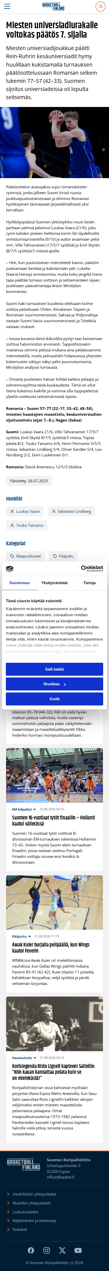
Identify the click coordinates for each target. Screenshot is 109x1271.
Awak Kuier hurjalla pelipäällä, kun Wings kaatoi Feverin (50, 948)
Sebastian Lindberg (74, 511)
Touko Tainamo (29, 525)
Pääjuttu (66, 556)
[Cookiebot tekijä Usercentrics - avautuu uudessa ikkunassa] (81, 568)
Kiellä (55, 699)
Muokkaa (52, 684)
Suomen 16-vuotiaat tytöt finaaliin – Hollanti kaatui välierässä (53, 821)
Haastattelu (22, 1058)
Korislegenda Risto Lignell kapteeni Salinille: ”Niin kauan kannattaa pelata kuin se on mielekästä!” (53, 1073)
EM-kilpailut (22, 809)
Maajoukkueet (28, 556)
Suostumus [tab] (19, 583)
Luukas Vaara (28, 511)
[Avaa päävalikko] (7, 6)
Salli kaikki (54, 669)
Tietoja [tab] (89, 583)
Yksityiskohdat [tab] (54, 583)
